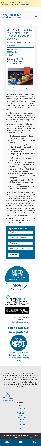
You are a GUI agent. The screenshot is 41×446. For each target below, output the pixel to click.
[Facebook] (17, 424)
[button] (31, 69)
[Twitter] (20, 424)
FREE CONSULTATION (20, 416)
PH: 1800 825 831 (20, 410)
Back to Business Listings (20, 322)
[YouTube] (24, 424)
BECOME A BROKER (20, 421)
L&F (31, 438)
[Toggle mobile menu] (36, 16)
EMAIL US (20, 413)
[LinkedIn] (20, 428)
